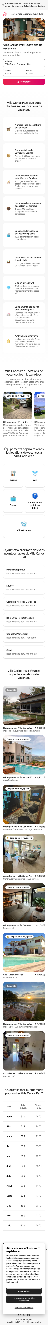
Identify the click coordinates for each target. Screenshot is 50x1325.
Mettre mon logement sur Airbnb (27, 14)
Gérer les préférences (24, 1307)
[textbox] (13, 73)
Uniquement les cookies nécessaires (24, 1299)
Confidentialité (13, 1322)
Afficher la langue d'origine (33, 6)
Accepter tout (24, 1291)
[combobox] (24, 64)
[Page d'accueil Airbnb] (5, 14)
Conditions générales (32, 1322)
